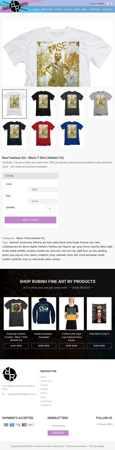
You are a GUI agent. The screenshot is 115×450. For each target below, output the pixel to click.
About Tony (47, 9)
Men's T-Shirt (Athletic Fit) (30, 238)
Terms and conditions (76, 446)
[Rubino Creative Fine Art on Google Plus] (106, 424)
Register (100, 3)
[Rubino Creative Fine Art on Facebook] (97, 424)
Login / (93, 3)
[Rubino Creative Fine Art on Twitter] (100, 424)
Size (8, 195)
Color (9, 184)
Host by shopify (96, 446)
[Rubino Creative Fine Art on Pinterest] (109, 424)
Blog (84, 9)
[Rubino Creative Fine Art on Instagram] (112, 424)
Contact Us (107, 9)
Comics (68, 9)
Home (36, 9)
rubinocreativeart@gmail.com (21, 394)
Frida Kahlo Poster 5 (99, 333)
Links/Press (94, 9)
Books (77, 9)
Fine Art (58, 9)
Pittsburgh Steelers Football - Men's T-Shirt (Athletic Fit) (16, 337)
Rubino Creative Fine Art (39, 446)
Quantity (10, 207)
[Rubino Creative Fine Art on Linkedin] (103, 424)
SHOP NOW (16, 345)
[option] (16, 323)
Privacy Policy (57, 446)
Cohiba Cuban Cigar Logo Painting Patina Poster (71, 337)
